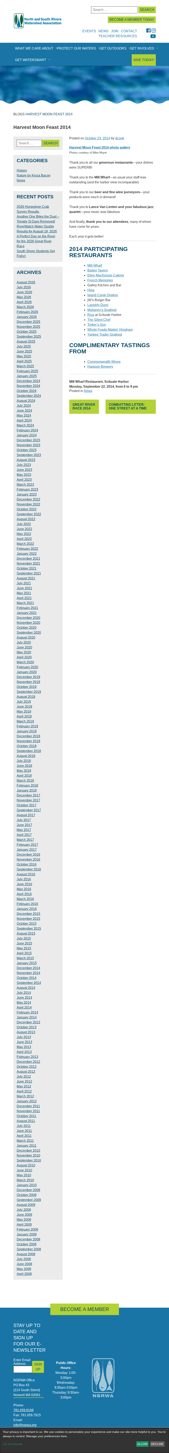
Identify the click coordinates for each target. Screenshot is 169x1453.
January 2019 (27, 731)
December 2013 (28, 1022)
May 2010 (24, 1175)
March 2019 (25, 721)
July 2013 (24, 1037)
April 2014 (24, 1007)
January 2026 (27, 317)
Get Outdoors (113, 48)
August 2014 (26, 987)
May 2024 (24, 415)
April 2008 (24, 1274)
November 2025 (28, 326)
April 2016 (24, 894)
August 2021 (26, 578)
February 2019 (27, 726)
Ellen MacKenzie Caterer (105, 275)
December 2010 (28, 1150)
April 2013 (24, 1052)
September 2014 (29, 983)
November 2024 (28, 386)
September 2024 (29, 396)
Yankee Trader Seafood (104, 334)
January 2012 (27, 1101)
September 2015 (29, 928)
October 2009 (26, 1195)
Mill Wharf (94, 265)
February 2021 (27, 608)
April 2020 (24, 657)
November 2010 (28, 1155)
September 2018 (29, 751)
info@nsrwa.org (24, 1425)
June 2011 (24, 1131)
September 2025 (29, 336)
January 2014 (27, 1017)
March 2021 (25, 603)
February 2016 (27, 904)
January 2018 (27, 790)
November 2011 (28, 1111)
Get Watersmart (30, 60)
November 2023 (28, 445)
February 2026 (27, 312)
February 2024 (27, 430)
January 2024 (27, 435)
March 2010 (25, 1180)
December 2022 (28, 499)
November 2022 (28, 504)
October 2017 (26, 805)
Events (89, 31)
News (88, 391)
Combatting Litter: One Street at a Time (128, 406)
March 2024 (25, 425)
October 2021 (26, 568)
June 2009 (24, 1214)
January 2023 (27, 494)
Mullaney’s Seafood (101, 310)
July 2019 (24, 701)
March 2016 (25, 899)
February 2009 (27, 1229)
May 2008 (24, 1269)
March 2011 (25, 1140)
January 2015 (27, 963)
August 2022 (26, 519)
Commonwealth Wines (104, 361)
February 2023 (27, 489)
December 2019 (28, 677)
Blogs (19, 114)
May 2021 (24, 593)
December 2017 (28, 795)
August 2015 (26, 933)
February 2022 (27, 548)
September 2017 (29, 810)
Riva (90, 315)
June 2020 (24, 647)
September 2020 (29, 632)
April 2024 (24, 420)
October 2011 (26, 1116)
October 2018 (26, 746)
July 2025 (24, 346)
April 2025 (24, 361)
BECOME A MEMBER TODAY (131, 19)
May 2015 (24, 948)
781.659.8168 (23, 1410)
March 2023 (25, 484)
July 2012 (24, 1076)
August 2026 (26, 282)
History (22, 170)
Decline (157, 1444)
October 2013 (26, 1027)
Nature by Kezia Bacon (33, 175)
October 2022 (26, 509)
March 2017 (25, 840)
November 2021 (28, 563)
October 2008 (26, 1244)
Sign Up (38, 1367)
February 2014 (27, 1012)
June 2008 (24, 1264)
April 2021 (24, 598)
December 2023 (28, 440)
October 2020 (26, 627)
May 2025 (24, 356)
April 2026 (24, 302)
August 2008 (26, 1254)
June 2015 (24, 943)
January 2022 (27, 553)
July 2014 (24, 992)
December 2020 (28, 618)
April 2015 (24, 953)
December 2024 (28, 381)
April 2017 (24, 835)
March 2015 (25, 958)
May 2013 (24, 1047)
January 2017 (27, 849)
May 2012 (24, 1086)
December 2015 (28, 913)
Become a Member (84, 1309)
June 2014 (24, 997)
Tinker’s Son (96, 324)
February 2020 (27, 667)
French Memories (100, 280)
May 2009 (24, 1219)
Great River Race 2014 (84, 406)
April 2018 (24, 775)
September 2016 (29, 869)
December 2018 (28, 736)
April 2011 (24, 1135)
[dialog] (84, 1440)
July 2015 (24, 938)
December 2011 (28, 1106)
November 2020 (28, 622)
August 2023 (26, 460)
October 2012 (26, 1066)
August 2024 (26, 400)
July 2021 (24, 583)
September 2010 (29, 1160)
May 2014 (24, 1002)
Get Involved (142, 48)
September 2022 (29, 514)
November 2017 (28, 800)
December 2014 (28, 968)
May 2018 (24, 770)
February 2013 (27, 1057)
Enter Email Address (22, 1361)
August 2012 (26, 1071)
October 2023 (26, 450)
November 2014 (28, 973)
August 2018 (26, 756)
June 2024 (24, 410)
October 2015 (26, 923)
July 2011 (24, 1126)
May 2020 (24, 652)
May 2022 (24, 534)
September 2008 (29, 1249)
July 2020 (24, 642)
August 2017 (26, 815)
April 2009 (24, 1224)
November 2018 (28, 741)
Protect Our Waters (76, 48)
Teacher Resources (118, 36)
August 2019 (26, 696)
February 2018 (27, 785)
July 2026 (24, 287)
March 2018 (25, 780)
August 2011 (26, 1121)
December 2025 (28, 322)
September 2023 (29, 455)
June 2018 (24, 766)
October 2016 (26, 864)
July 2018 (24, 761)
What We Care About (34, 48)
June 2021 (24, 588)
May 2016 (24, 889)
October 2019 (26, 687)
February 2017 (27, 844)
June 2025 (24, 351)
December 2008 (28, 1239)
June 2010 (24, 1170)
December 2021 (28, 558)
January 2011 (26, 1145)
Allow (142, 1444)
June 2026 (24, 292)
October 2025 (26, 331)
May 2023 (24, 474)
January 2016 (27, 909)
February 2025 (27, 371)
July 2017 (24, 820)
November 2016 (28, 859)
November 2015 (28, 918)
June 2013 (24, 1042)
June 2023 (24, 470)
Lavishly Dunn (97, 305)
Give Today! (143, 60)
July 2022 (24, 524)
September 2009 (29, 1200)
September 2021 (29, 573)
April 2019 (24, 716)
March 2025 (25, 366)
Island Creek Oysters (102, 295)
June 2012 (24, 1081)
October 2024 (26, 391)
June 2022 (24, 529)
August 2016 (26, 874)
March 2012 (25, 1096)
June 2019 (24, 706)
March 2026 (25, 307)
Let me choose (12, 1444)
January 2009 (27, 1234)
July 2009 (24, 1209)
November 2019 (28, 682)
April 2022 (24, 539)
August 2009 (26, 1205)
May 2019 (24, 711)
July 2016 (24, 879)
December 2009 (28, 1190)
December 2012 (28, 1061)
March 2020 (25, 662)
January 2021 (27, 613)
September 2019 (29, 692)
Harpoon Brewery (100, 366)
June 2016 (24, 884)
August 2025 (26, 341)
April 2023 (24, 479)
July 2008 (24, 1259)
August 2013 (26, 1032)
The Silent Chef (98, 319)
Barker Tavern (97, 270)
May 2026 (24, 297)
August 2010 (26, 1165)
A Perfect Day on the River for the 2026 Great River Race (36, 241)
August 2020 (26, 637)
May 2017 (24, 830)
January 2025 (27, 376)
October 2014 (26, 978)
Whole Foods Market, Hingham (110, 329)
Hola (90, 290)
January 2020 (27, 672)
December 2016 (28, 854)
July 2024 (24, 405)
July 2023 (24, 465)
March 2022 (25, 544)
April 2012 (24, 1091)
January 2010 (27, 1185)
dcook (119, 138)
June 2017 (24, 825)
